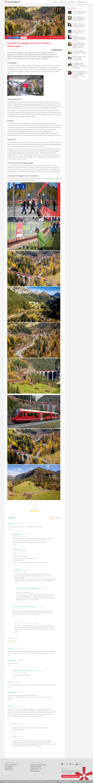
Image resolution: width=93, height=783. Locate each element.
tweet (17, 37)
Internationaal (81, 2)
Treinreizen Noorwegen (35, 766)
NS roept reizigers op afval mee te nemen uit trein (79, 31)
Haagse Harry (24, 536)
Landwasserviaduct (47, 56)
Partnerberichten (30, 781)
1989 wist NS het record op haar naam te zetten (27, 104)
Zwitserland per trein (57, 50)
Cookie (49, 781)
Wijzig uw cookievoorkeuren (64, 781)
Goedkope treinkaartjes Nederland (38, 764)
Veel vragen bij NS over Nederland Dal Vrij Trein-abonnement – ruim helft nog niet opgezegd (79, 65)
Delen (10, 37)
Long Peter (25, 572)
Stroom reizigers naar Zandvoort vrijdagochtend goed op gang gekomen (78, 18)
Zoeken (87, 2)
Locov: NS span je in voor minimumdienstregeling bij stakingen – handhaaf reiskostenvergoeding (78, 45)
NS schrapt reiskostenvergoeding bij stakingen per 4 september (79, 37)
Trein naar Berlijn (9, 766)
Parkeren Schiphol (9, 769)
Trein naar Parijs (8, 768)
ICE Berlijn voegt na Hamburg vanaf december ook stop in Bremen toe (78, 25)
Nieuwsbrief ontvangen (70, 776)
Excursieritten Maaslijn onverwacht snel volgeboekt (79, 51)
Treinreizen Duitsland (35, 771)
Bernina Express (18, 153)
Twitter (73, 764)
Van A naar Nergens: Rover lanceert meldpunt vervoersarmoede (79, 58)
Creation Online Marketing (40, 781)
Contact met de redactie (20, 781)
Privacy (54, 781)
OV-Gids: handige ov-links (11, 764)
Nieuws (55, 2)
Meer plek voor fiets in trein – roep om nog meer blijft (79, 12)
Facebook (66, 764)
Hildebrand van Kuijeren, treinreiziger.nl (31, 623)
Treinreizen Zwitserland (35, 768)
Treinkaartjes (62, 2)
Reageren (24, 37)
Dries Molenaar (24, 672)
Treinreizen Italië (34, 769)
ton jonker (23, 725)
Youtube (80, 764)
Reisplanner (71, 2)
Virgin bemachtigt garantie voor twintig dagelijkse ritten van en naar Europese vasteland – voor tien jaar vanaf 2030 (79, 74)
